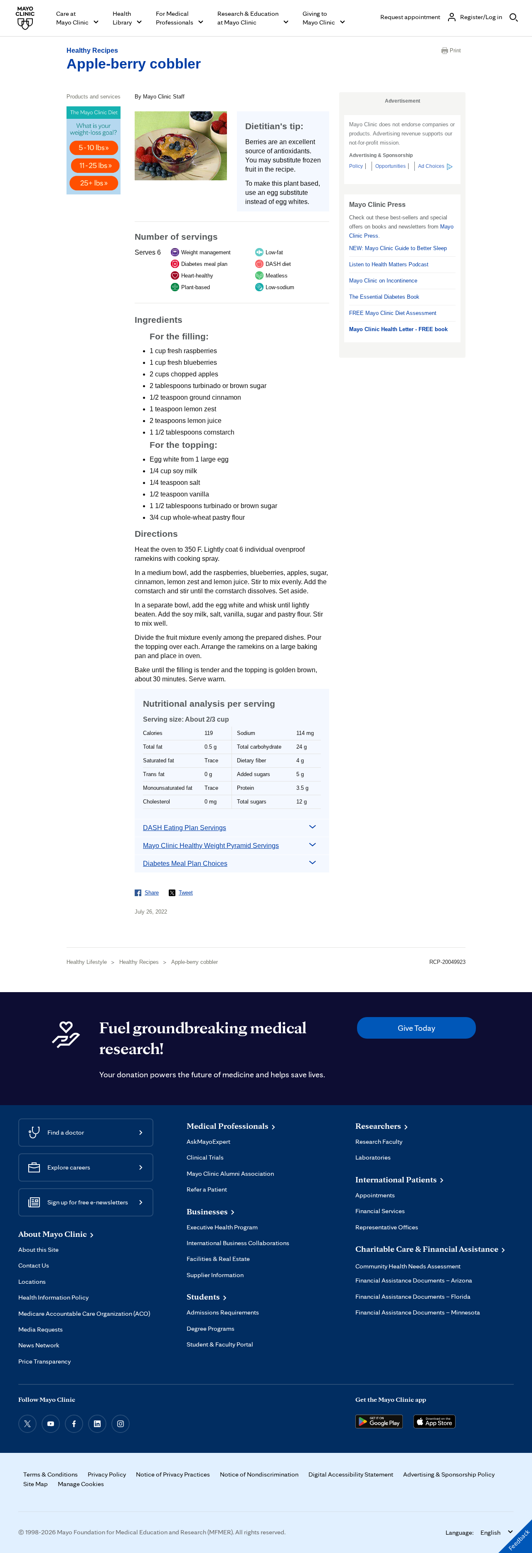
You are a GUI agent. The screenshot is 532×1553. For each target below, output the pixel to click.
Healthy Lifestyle (86, 962)
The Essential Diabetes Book (384, 297)
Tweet (186, 893)
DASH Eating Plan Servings (184, 827)
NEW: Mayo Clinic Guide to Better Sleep (398, 248)
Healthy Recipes (92, 50)
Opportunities (390, 166)
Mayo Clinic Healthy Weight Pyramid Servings (211, 845)
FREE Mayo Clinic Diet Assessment (392, 313)
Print (455, 50)
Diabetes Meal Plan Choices (185, 863)
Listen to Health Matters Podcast (389, 264)
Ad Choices (431, 166)
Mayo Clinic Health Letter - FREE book (398, 329)
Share (152, 893)
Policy (356, 166)
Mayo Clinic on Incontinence (383, 281)
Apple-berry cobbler (133, 63)
